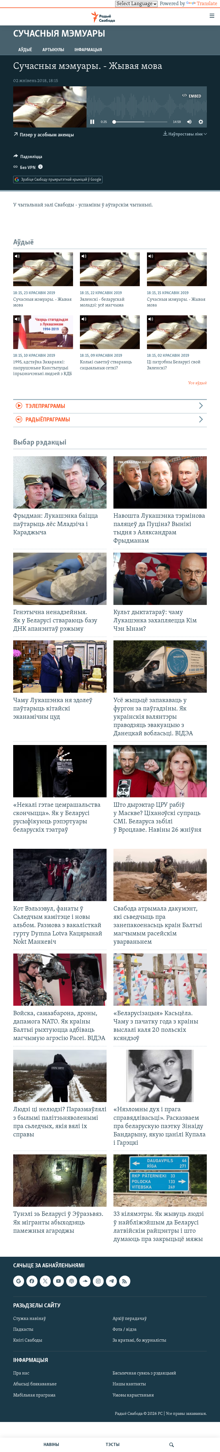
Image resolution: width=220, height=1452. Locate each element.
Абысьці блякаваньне (35, 1384)
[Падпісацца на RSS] (124, 1281)
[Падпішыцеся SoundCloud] (84, 1281)
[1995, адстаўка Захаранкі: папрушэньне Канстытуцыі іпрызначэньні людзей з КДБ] (43, 332)
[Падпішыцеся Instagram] (98, 1281)
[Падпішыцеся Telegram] (111, 1281)
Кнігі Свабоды (27, 1340)
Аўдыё (25, 50)
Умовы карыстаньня (133, 1395)
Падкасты (23, 1329)
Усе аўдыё (197, 383)
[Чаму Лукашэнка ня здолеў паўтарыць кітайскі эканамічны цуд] (60, 666)
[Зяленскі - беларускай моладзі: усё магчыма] (110, 269)
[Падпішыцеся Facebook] (31, 1281)
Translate (207, 4)
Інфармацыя (88, 50)
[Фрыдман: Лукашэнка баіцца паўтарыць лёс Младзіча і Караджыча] (60, 482)
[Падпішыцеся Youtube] (58, 1281)
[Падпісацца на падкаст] (71, 1281)
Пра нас (21, 1373)
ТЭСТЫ (112, 1445)
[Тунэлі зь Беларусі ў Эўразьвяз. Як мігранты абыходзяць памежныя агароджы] (60, 1180)
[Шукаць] (171, 1445)
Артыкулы (53, 50)
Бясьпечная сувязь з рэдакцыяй (144, 1373)
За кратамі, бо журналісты (139, 1340)
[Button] (27, 158)
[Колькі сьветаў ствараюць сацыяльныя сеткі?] (110, 332)
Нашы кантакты (129, 1384)
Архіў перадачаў (130, 1318)
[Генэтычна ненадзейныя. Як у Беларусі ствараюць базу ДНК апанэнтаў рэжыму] (60, 579)
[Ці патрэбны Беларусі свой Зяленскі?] (177, 332)
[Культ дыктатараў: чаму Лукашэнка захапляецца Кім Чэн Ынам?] (160, 579)
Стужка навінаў (29, 1318)
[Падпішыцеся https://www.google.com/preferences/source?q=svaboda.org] (18, 1281)
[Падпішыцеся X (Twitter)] (45, 1281)
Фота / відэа (125, 1329)
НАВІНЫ (51, 1445)
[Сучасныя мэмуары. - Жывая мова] (43, 269)
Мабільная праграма (34, 1395)
